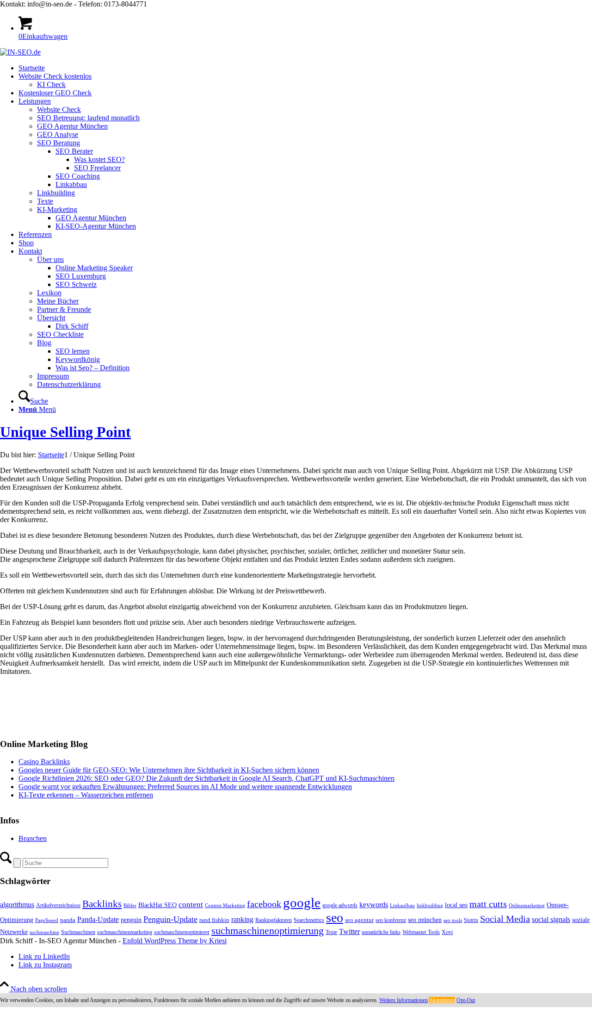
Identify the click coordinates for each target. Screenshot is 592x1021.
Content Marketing (225, 905)
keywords (373, 905)
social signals (551, 919)
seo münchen (425, 919)
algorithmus (17, 905)
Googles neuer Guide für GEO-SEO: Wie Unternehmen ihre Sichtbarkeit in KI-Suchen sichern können (168, 770)
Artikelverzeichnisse (58, 905)
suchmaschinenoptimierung (267, 930)
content (191, 904)
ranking (242, 919)
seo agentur (359, 919)
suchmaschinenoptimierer (182, 932)
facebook (264, 904)
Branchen (32, 838)
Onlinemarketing (527, 905)
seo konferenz (391, 920)
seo (334, 917)
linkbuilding (430, 905)
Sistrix (471, 920)
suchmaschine (44, 932)
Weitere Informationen (403, 1000)
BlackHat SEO (157, 905)
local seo (456, 905)
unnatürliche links (381, 932)
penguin (131, 919)
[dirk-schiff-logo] (20, 52)
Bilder (129, 905)
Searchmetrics (309, 920)
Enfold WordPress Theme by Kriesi (175, 941)
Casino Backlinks (44, 762)
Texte (331, 932)
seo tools (453, 920)
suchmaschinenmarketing (124, 932)
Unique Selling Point (65, 431)
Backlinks (102, 903)
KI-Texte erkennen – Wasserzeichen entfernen (85, 795)
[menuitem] (305, 68)
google (302, 902)
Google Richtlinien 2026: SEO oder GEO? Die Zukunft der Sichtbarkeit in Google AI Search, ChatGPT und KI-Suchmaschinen (206, 778)
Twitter (349, 931)
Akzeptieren (442, 1000)
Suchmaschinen (78, 932)
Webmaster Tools (421, 932)
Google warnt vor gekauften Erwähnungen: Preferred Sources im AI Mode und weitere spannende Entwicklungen (185, 787)
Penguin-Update (170, 919)
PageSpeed (46, 920)
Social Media (505, 919)
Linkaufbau (402, 905)
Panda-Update (98, 919)
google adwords (340, 905)
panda (67, 919)
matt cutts (488, 904)
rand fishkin (214, 919)
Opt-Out (465, 1000)
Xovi (447, 932)
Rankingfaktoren (273, 920)
